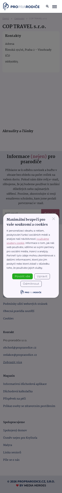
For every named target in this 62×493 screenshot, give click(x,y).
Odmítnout (31, 283)
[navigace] (54, 6)
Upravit (42, 276)
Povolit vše (22, 276)
